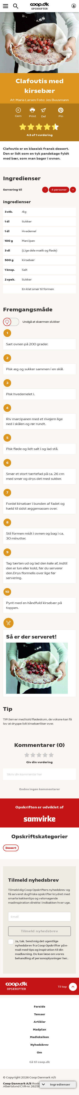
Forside (39, 1006)
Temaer (39, 1014)
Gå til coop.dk (39, 1062)
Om (39, 1052)
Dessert (10, 847)
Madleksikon (39, 1037)
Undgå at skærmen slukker (41, 321)
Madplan (39, 1029)
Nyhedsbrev (39, 1044)
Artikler (40, 1022)
